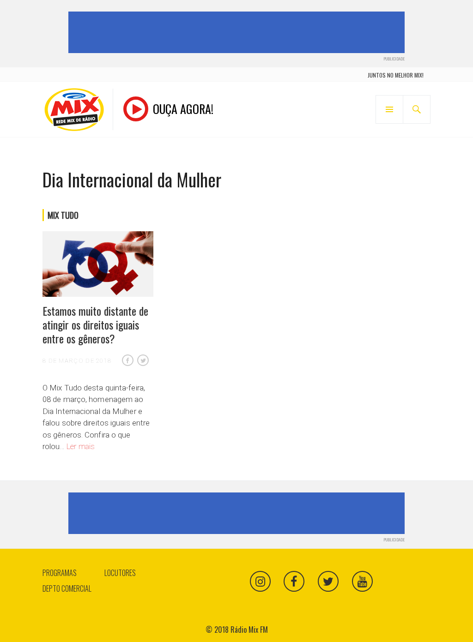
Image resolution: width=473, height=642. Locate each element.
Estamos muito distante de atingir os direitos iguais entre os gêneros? (95, 324)
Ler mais (81, 446)
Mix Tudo (63, 215)
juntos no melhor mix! (396, 75)
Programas (59, 572)
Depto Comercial (66, 588)
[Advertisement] (238, 32)
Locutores (120, 572)
